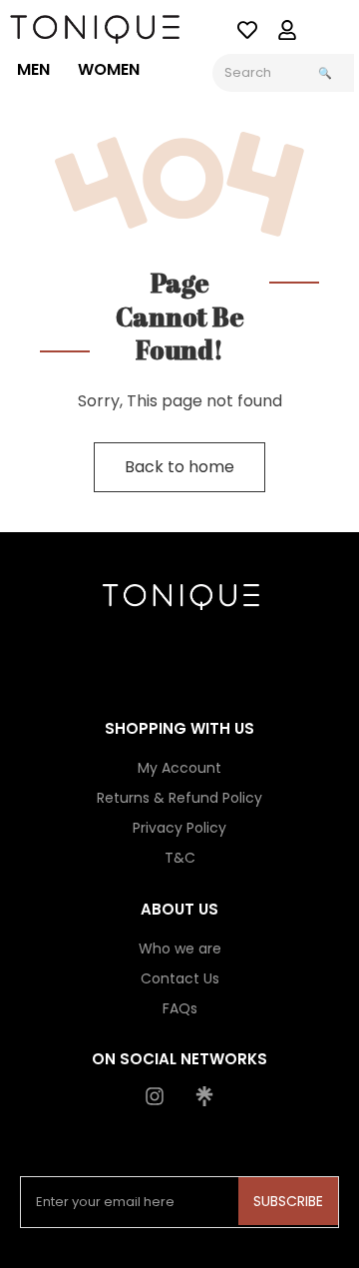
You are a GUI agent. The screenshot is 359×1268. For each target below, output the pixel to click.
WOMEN (109, 69)
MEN (33, 69)
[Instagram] (155, 1096)
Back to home (179, 466)
